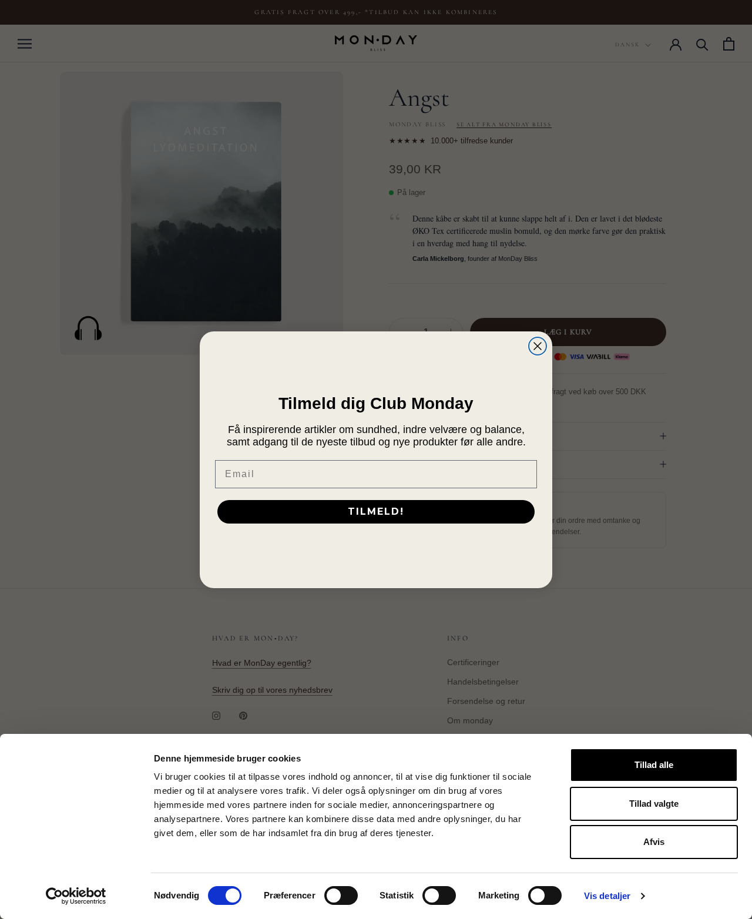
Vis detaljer (607, 896)
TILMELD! (376, 511)
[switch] (341, 895)
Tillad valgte (654, 804)
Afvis (653, 842)
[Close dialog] (537, 346)
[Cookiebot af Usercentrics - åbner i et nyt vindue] (76, 896)
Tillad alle (653, 765)
